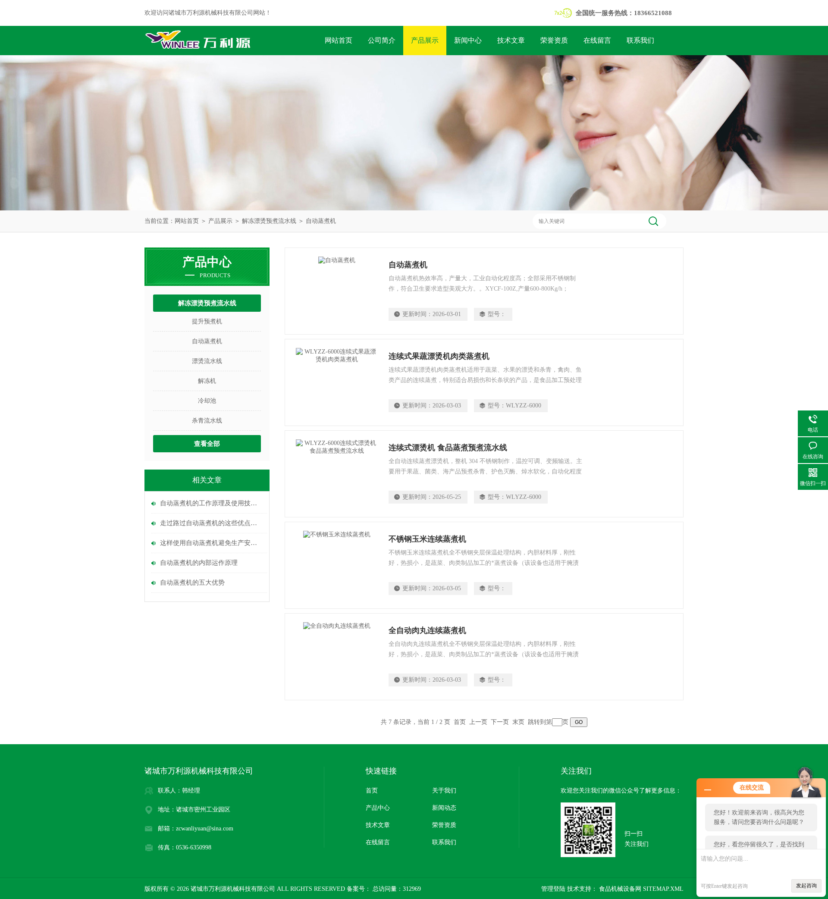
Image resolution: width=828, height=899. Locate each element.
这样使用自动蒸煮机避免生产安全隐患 (211, 542)
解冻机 (207, 381)
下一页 (500, 722)
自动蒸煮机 (321, 221)
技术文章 (511, 40)
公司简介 (381, 40)
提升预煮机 (207, 321)
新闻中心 (468, 40)
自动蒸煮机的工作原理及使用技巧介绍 (211, 503)
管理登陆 (553, 889)
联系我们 (640, 40)
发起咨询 (806, 886)
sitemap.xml (663, 889)
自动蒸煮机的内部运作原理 (199, 562)
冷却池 (207, 401)
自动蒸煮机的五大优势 (192, 582)
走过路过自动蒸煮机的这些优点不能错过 (211, 523)
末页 (518, 722)
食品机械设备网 (619, 889)
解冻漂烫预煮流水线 (269, 221)
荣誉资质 (554, 40)
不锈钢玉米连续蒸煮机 (427, 539)
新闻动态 (444, 808)
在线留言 (597, 40)
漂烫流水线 (207, 361)
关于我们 (444, 790)
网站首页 (338, 40)
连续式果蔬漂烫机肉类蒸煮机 (439, 356)
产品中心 (378, 808)
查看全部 (207, 443)
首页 (372, 790)
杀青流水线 (207, 420)
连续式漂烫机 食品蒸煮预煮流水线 (448, 447)
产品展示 (425, 40)
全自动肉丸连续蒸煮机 (427, 630)
